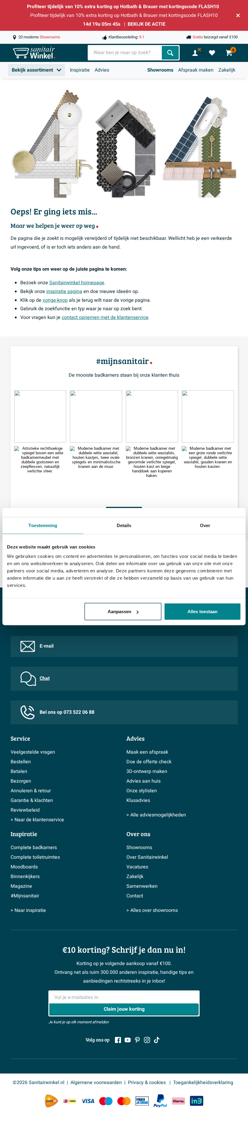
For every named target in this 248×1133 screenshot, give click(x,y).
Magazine (21, 886)
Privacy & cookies (147, 1082)
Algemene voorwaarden (96, 1082)
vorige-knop (55, 300)
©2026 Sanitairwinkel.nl (38, 1082)
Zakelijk (226, 70)
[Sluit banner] (238, 15)
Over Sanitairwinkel (147, 857)
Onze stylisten (141, 790)
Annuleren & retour (31, 790)
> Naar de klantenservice (37, 819)
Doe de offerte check (148, 761)
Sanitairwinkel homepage (76, 282)
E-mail (47, 646)
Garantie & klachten (32, 800)
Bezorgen (21, 781)
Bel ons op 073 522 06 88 (67, 712)
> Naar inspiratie (28, 910)
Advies (102, 70)
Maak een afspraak (147, 752)
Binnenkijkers (25, 876)
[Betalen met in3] (196, 1101)
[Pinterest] (137, 1040)
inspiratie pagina (64, 291)
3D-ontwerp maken (146, 771)
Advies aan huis (143, 781)
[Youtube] (127, 1040)
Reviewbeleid (25, 810)
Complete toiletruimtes (35, 857)
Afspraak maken (196, 70)
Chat (45, 678)
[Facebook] (118, 1040)
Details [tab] (124, 525)
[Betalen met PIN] (142, 1101)
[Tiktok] (156, 1040)
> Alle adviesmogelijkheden (156, 815)
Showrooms (160, 70)
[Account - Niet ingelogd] (195, 52)
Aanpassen (119, 611)
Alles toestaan (202, 611)
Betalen (19, 771)
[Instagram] (147, 1040)
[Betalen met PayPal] (160, 1101)
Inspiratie (80, 70)
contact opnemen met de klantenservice (105, 317)
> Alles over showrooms (152, 910)
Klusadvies (138, 800)
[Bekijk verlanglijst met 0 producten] (212, 52)
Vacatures (137, 867)
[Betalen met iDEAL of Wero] (69, 1100)
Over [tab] (205, 525)
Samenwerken (142, 886)
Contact (134, 896)
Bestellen (21, 761)
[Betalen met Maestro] (106, 1100)
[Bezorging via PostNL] (51, 1101)
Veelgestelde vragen (33, 752)
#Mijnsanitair (25, 896)
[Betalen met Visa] (87, 1100)
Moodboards (24, 867)
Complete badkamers (34, 847)
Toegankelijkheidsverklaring (203, 1082)
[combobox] (125, 53)
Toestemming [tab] (42, 525)
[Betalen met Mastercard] (124, 1100)
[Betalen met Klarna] (178, 1100)
